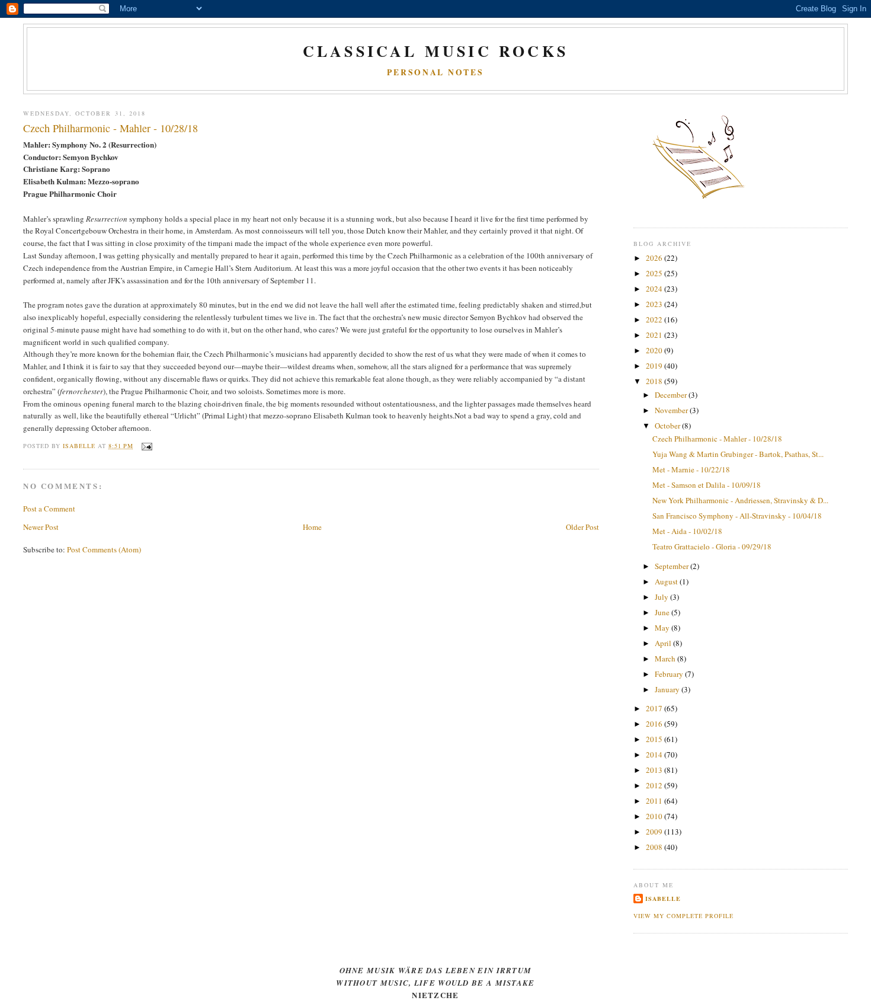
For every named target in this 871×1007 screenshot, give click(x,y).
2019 (655, 365)
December (672, 394)
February (670, 674)
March (666, 658)
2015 (655, 739)
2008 (655, 847)
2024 (655, 288)
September (672, 566)
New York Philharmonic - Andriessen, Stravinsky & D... (740, 500)
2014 (655, 754)
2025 (655, 273)
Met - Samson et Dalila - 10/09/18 (706, 484)
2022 (655, 319)
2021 (655, 335)
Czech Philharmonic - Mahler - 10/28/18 (717, 438)
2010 (655, 816)
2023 (655, 304)
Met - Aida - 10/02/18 (687, 531)
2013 (655, 770)
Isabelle (663, 898)
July (662, 597)
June (663, 612)
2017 (655, 708)
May (663, 627)
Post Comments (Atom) (104, 549)
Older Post (582, 527)
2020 (655, 350)
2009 (655, 831)
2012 (655, 785)
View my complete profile (683, 916)
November (672, 410)
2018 (655, 381)
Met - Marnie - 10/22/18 (691, 469)
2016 (655, 723)
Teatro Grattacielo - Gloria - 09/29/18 (711, 546)
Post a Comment (49, 508)
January (668, 689)
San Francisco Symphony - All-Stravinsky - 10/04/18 (737, 515)
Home (312, 527)
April (664, 643)
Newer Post (41, 527)
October (668, 425)
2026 (655, 257)
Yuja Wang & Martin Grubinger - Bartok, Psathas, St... (738, 454)
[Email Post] (146, 446)
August (667, 581)
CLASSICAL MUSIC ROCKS (435, 51)
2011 (655, 800)
